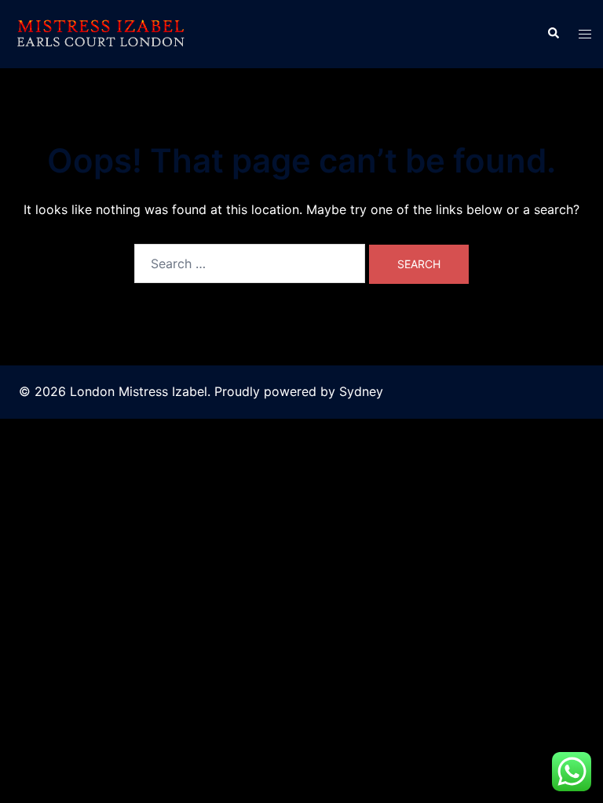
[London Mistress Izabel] (100, 33)
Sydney (361, 391)
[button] (552, 33)
